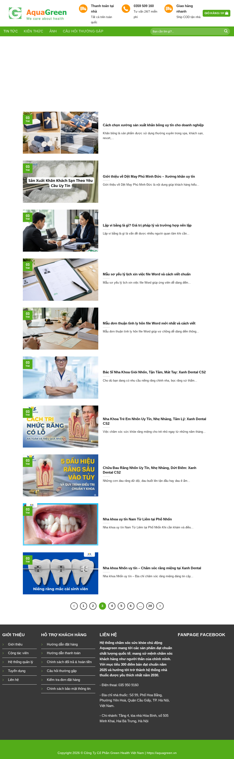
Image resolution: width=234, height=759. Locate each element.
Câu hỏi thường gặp (83, 31)
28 (150, 606)
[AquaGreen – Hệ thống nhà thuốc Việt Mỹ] (37, 13)
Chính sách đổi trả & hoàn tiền (69, 662)
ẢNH (53, 31)
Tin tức (10, 31)
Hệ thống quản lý (20, 662)
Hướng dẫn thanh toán (63, 653)
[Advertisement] (117, 71)
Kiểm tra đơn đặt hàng (63, 680)
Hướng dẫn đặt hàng (62, 644)
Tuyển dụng (16, 671)
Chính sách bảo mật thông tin (68, 688)
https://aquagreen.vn (162, 753)
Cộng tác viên (18, 653)
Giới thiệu (15, 644)
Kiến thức (33, 31)
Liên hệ (13, 680)
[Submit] (226, 31)
